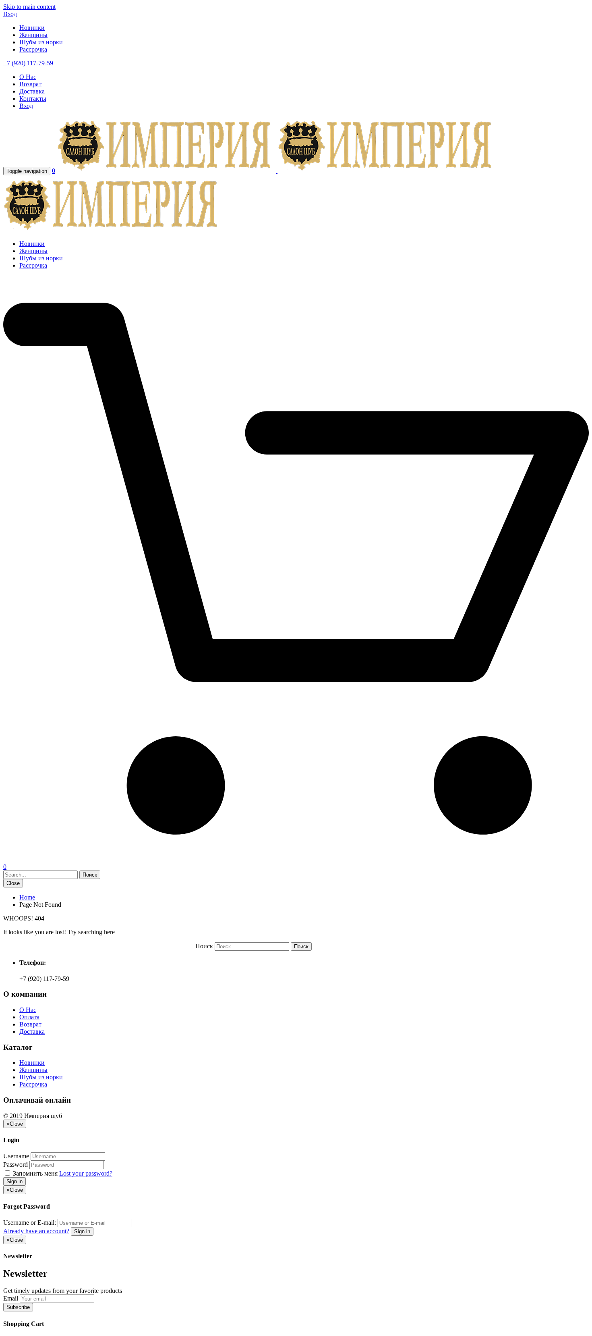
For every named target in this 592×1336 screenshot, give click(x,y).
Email (10, 1298)
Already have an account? (36, 1231)
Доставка (32, 91)
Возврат (30, 84)
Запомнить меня (35, 1173)
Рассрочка (33, 49)
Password (15, 1164)
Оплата (29, 1017)
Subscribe (18, 1307)
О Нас (27, 76)
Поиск (204, 946)
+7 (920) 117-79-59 (28, 63)
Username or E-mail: (29, 1222)
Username (16, 1156)
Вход (10, 13)
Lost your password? (85, 1173)
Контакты (32, 98)
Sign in (14, 1181)
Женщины (33, 34)
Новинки (32, 27)
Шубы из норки (41, 42)
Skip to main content (29, 6)
